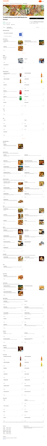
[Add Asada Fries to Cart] (22, 147)
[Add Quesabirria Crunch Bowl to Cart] (22, 175)
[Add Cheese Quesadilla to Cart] (43, 260)
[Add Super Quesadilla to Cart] (22, 260)
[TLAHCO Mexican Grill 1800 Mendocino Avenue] (6, 0)
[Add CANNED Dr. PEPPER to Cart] (22, 388)
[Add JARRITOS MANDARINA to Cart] (43, 76)
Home (4, 3)
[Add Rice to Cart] (43, 409)
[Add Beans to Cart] (22, 414)
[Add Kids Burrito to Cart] (43, 336)
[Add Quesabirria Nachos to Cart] (22, 196)
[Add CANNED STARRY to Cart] (22, 383)
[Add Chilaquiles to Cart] (22, 321)
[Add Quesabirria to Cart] (43, 185)
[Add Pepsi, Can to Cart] (22, 93)
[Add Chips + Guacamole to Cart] (22, 409)
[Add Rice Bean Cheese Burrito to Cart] (22, 244)
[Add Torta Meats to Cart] (22, 269)
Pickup (36, 18)
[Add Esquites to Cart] (22, 420)
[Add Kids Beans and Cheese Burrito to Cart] (43, 342)
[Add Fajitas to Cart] (43, 327)
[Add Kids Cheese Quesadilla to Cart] (22, 342)
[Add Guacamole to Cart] (43, 403)
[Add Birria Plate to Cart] (43, 304)
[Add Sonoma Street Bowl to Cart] (22, 169)
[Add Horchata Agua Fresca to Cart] (43, 388)
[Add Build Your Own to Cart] (22, 164)
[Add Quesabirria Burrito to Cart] (43, 190)
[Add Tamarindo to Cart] (43, 62)
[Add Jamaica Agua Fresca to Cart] (22, 394)
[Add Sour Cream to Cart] (43, 414)
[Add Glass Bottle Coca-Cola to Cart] (22, 76)
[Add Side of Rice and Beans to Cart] (43, 420)
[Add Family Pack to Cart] (22, 350)
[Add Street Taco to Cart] (43, 212)
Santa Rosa (7, 3)
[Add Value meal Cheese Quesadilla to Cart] (43, 289)
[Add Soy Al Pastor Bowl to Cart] (43, 169)
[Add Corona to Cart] (22, 123)
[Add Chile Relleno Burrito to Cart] (22, 239)
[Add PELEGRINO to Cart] (22, 88)
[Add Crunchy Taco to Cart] (22, 217)
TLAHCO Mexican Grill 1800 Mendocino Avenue (16, 3)
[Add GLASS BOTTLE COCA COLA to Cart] (22, 359)
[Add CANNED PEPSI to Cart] (22, 377)
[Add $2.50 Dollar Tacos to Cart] (22, 44)
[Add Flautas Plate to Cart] (22, 327)
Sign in (43, 1)
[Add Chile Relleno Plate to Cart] (43, 316)
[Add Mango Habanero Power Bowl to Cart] (43, 164)
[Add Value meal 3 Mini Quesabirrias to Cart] (22, 294)
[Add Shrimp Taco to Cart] (22, 49)
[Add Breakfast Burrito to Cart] (22, 250)
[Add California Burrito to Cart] (43, 239)
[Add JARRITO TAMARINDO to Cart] (22, 82)
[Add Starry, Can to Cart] (22, 99)
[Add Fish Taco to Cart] (43, 223)
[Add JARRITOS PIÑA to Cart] (43, 82)
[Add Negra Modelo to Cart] (22, 135)
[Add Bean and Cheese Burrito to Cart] (43, 244)
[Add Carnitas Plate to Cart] (22, 304)
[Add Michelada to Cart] (22, 129)
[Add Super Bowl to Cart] (22, 158)
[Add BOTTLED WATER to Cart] (43, 88)
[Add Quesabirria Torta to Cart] (22, 202)
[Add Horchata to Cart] (22, 62)
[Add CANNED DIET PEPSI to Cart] (43, 383)
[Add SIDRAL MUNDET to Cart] (43, 93)
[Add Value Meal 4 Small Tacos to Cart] (43, 44)
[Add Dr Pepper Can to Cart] (43, 99)
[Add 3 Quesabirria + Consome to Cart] (22, 185)
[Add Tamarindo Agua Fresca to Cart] (43, 394)
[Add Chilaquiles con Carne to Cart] (43, 321)
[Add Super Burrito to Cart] (22, 233)
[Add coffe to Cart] (22, 114)
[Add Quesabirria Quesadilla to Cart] (22, 190)
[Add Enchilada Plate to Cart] (43, 310)
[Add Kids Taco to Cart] (22, 336)
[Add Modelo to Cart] (43, 123)
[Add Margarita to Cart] (43, 129)
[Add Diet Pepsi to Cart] (22, 105)
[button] (4, 27)
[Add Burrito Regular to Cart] (43, 233)
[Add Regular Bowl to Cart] (43, 158)
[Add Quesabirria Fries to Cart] (43, 196)
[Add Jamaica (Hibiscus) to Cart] (22, 68)
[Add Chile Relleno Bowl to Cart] (43, 175)
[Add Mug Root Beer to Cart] (43, 105)
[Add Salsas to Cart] (22, 403)
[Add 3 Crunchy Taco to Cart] (43, 217)
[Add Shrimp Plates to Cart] (22, 310)
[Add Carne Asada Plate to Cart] (22, 316)
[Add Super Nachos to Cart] (22, 278)
